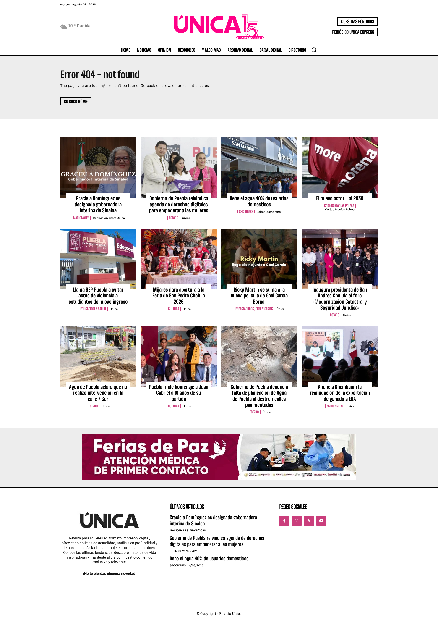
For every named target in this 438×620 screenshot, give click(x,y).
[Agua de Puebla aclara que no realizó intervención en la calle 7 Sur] (98, 356)
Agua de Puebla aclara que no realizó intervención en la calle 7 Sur (98, 393)
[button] (313, 49)
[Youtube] (321, 521)
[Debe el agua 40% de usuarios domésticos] (259, 167)
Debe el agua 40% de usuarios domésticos (259, 201)
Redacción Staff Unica (109, 218)
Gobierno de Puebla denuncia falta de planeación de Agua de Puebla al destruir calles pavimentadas (259, 396)
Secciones (246, 211)
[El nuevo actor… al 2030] (340, 167)
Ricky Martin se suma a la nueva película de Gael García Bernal (259, 295)
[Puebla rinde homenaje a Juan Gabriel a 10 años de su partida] (179, 356)
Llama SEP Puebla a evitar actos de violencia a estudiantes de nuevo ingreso (98, 295)
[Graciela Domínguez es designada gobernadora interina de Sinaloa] (98, 167)
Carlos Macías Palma (339, 206)
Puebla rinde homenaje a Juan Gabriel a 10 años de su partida (178, 393)
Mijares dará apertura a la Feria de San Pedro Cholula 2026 (178, 295)
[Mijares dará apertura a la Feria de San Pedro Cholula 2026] (179, 259)
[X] (309, 521)
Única (186, 218)
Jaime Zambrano (269, 211)
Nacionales (81, 218)
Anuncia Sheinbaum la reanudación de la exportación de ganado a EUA (340, 393)
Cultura (173, 309)
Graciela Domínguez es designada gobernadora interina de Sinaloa (98, 204)
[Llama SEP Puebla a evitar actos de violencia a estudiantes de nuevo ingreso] (98, 259)
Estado (173, 218)
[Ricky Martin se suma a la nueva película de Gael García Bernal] (259, 259)
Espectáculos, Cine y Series (254, 309)
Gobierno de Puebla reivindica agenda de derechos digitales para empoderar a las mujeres (178, 204)
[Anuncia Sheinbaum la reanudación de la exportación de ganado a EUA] (340, 356)
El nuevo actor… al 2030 (339, 198)
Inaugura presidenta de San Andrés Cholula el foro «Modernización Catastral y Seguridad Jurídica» (340, 298)
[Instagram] (297, 521)
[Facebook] (284, 521)
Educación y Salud (93, 309)
